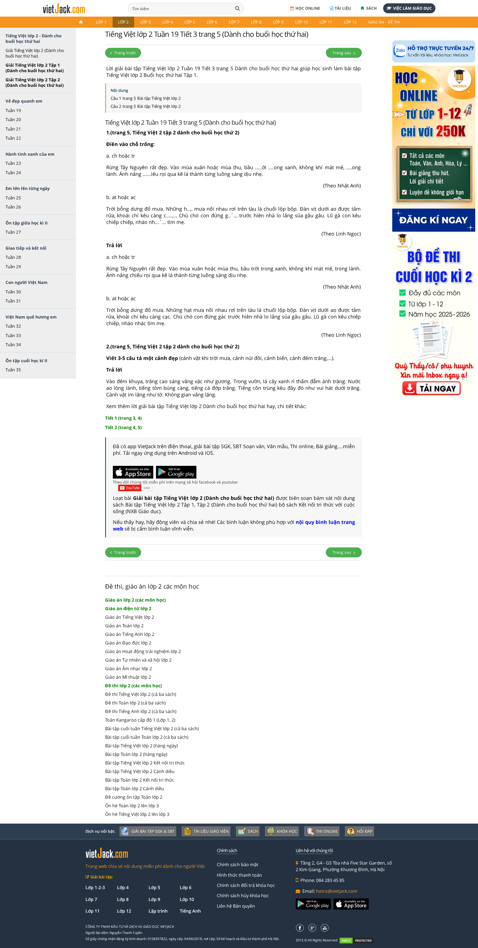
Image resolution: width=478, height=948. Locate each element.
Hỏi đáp (364, 831)
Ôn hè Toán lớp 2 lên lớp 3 (132, 806)
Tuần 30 (13, 291)
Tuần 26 (13, 207)
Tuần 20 (13, 119)
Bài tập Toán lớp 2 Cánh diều (134, 788)
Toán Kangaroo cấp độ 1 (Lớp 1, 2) (140, 720)
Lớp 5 (190, 22)
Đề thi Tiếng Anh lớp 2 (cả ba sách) (140, 711)
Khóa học (287, 831)
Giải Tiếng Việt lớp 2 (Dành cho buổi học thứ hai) (35, 53)
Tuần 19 (13, 110)
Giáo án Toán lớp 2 (124, 626)
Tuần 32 (13, 326)
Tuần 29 (13, 266)
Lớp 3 (145, 22)
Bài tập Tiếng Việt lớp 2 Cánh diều (140, 771)
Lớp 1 (101, 22)
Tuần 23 (13, 163)
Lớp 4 (167, 22)
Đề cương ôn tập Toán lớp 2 (133, 797)
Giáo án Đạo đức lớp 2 (128, 643)
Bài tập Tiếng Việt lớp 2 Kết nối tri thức (145, 763)
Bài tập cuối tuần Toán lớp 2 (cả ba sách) (146, 737)
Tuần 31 (13, 301)
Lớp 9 (278, 22)
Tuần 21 (13, 129)
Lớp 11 (325, 22)
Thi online (327, 831)
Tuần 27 (13, 232)
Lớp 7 (234, 22)
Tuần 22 (13, 138)
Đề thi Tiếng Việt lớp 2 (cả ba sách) (140, 694)
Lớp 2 (123, 22)
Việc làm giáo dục (412, 8)
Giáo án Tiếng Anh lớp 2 (129, 634)
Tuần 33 (13, 335)
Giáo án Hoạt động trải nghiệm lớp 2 (143, 651)
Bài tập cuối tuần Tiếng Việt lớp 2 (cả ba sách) (152, 728)
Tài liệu (343, 8)
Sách (371, 8)
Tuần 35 (13, 369)
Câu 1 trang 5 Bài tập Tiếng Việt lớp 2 (146, 98)
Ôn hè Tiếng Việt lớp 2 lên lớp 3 (137, 814)
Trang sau (342, 52)
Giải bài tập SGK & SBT (153, 831)
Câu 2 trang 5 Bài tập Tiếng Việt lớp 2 (146, 106)
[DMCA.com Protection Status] (360, 940)
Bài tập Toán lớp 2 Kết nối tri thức (139, 780)
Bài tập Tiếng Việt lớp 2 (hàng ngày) (141, 746)
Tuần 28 (13, 257)
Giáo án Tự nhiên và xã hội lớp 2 (138, 660)
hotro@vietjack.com (336, 891)
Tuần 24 (13, 172)
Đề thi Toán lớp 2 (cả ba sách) (135, 703)
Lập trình (158, 911)
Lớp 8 (256, 22)
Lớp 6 (212, 22)
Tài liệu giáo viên (211, 831)
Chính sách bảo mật (237, 864)
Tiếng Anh (190, 911)
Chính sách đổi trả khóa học (246, 885)
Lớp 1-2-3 (95, 887)
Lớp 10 (301, 22)
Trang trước (124, 52)
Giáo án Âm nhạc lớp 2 (128, 668)
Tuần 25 (13, 197)
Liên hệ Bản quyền (236, 906)
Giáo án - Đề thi (384, 22)
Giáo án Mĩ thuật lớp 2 (128, 677)
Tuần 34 (13, 344)
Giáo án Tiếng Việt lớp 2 (129, 617)
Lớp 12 (350, 22)
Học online (307, 8)
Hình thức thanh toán (239, 875)
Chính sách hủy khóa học (243, 895)
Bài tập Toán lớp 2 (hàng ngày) (136, 754)
